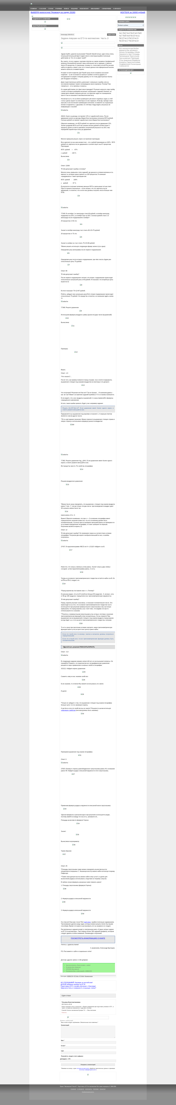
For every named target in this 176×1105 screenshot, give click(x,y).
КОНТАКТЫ (88, 1089)
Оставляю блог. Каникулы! (73, 967)
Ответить (64, 1012)
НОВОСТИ (70, 976)
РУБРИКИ (58, 8)
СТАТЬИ (50, 8)
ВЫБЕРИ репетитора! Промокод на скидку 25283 (53, 12)
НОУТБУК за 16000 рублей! (132, 12)
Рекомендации (89, 976)
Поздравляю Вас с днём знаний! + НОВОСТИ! (79, 971)
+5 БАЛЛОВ (42, 8)
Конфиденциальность (88, 1092)
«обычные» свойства (68, 710)
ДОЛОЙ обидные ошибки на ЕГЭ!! (73, 984)
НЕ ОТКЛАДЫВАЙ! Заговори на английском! (77, 982)
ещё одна (87, 922)
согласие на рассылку (83, 1068)
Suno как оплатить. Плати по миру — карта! (78, 965)
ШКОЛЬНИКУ (95, 8)
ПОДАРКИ (74, 8)
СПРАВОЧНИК (106, 8)
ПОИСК (66, 8)
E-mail (63, 1045)
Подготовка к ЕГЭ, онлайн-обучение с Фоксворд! (78, 986)
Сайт (62, 1051)
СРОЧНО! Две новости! (72, 969)
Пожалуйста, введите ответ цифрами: (72, 1056)
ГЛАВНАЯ (33, 8)
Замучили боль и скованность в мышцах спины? (78, 988)
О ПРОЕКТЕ (117, 8)
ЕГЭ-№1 (76, 976)
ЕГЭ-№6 (81, 976)
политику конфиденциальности (87, 1069)
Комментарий (65, 1025)
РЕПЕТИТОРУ (84, 8)
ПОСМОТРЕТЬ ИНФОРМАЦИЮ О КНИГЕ (88, 938)
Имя (62, 1040)
